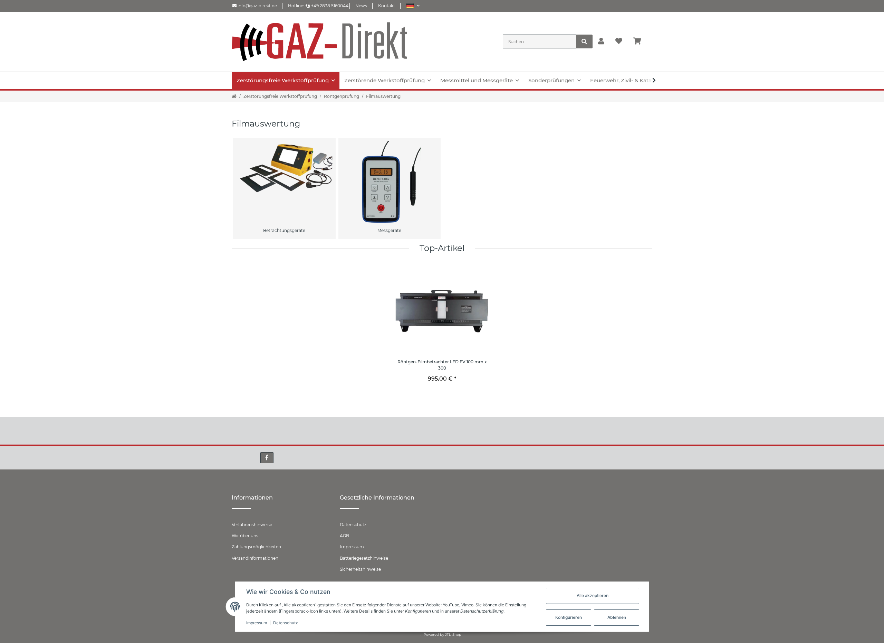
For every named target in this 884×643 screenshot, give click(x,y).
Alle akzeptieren (592, 595)
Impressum (352, 546)
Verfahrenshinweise (252, 524)
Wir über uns (245, 535)
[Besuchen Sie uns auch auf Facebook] (266, 457)
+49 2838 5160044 (329, 5)
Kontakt (386, 5)
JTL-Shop (453, 634)
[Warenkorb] (640, 41)
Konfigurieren (568, 617)
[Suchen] (584, 41)
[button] (413, 5)
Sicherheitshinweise (360, 569)
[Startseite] (234, 96)
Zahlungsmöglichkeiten (256, 546)
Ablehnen (616, 617)
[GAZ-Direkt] (319, 42)
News (361, 5)
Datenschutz (353, 524)
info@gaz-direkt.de (257, 5)
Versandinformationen (255, 558)
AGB (344, 535)
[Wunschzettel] (619, 41)
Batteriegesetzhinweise (364, 558)
